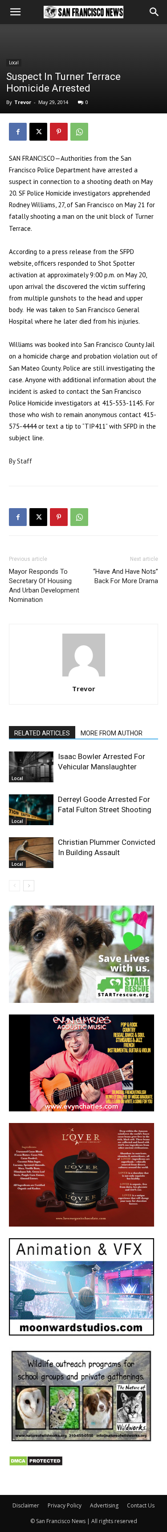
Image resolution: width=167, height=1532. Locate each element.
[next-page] (28, 885)
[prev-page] (14, 885)
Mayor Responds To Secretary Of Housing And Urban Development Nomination (44, 586)
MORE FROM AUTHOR (112, 733)
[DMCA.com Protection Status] (36, 1464)
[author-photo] (83, 676)
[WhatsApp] (79, 132)
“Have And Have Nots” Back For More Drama (125, 576)
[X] (38, 132)
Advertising (104, 1505)
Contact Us (141, 1505)
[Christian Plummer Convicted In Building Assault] (31, 852)
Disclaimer (25, 1505)
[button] (15, 12)
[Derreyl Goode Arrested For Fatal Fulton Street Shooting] (31, 809)
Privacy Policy (64, 1505)
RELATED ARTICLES (42, 733)
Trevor (22, 102)
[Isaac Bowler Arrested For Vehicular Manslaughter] (31, 766)
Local (14, 62)
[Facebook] (18, 132)
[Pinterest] (59, 132)
